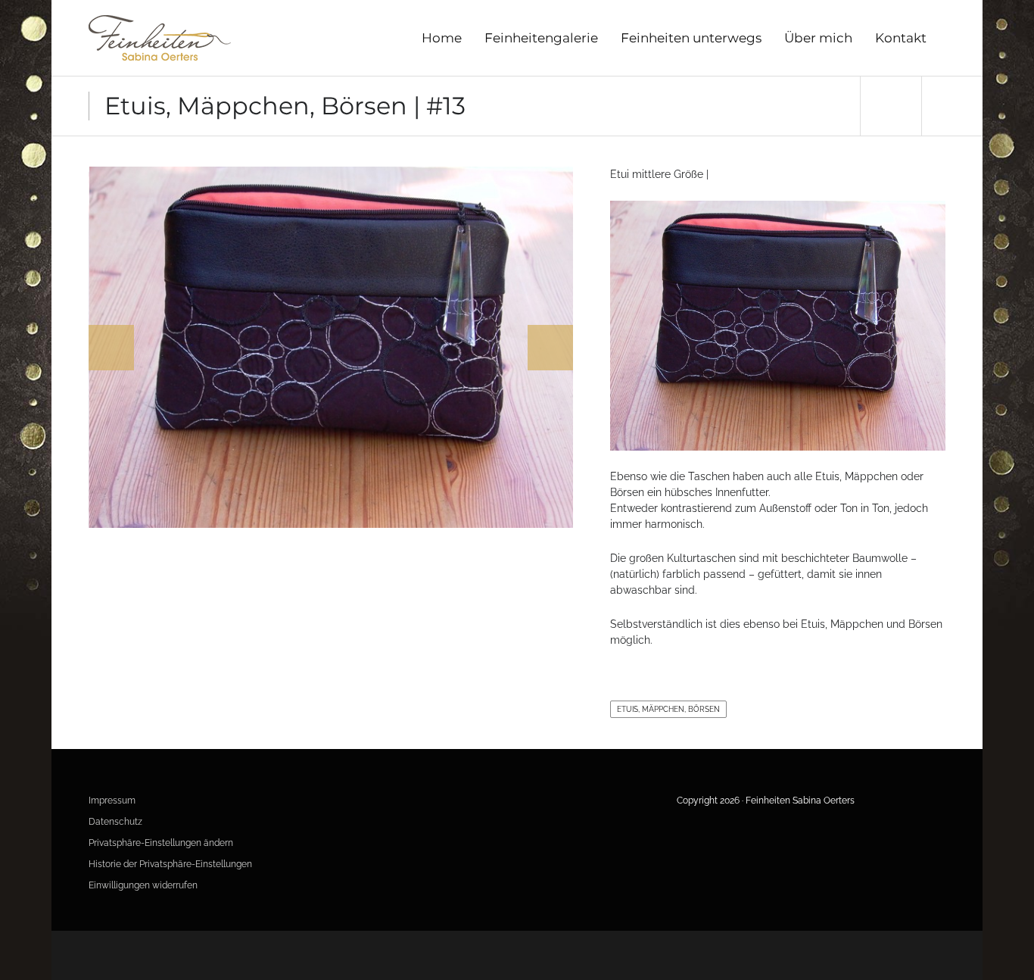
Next (550, 347)
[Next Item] (952, 106)
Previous (111, 347)
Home (442, 37)
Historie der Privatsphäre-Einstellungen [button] (170, 864)
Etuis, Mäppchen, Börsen (668, 709)
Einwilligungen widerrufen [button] (143, 885)
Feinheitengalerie (541, 37)
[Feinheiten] (160, 38)
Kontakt (901, 37)
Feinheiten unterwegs (691, 37)
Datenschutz (115, 821)
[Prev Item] (890, 106)
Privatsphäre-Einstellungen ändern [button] (161, 843)
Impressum (112, 800)
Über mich (818, 37)
